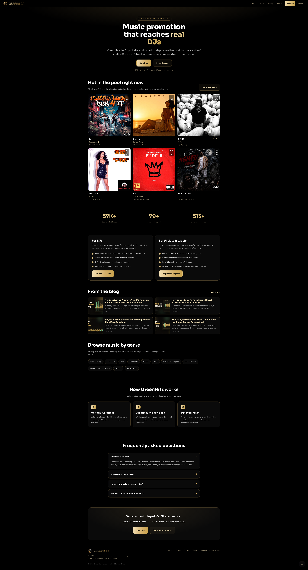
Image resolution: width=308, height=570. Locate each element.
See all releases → (209, 87)
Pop (122, 362)
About (170, 550)
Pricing (270, 3)
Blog (262, 3)
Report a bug (214, 550)
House (145, 362)
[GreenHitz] (14, 3)
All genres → (132, 368)
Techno (118, 368)
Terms (186, 550)
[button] (127, 132)
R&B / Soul (111, 362)
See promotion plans (171, 273)
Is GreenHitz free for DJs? (123, 474)
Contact (203, 550)
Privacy (179, 550)
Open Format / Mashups (100, 368)
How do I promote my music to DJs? (127, 484)
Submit (300, 3)
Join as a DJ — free (103, 273)
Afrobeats (134, 362)
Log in (279, 3)
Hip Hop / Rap (95, 362)
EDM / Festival (190, 362)
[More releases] (216, 138)
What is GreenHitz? (120, 456)
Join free (290, 3)
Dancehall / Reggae (171, 362)
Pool (254, 3)
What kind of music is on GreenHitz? (127, 493)
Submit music (162, 63)
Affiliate (195, 550)
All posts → (215, 292)
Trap (156, 362)
